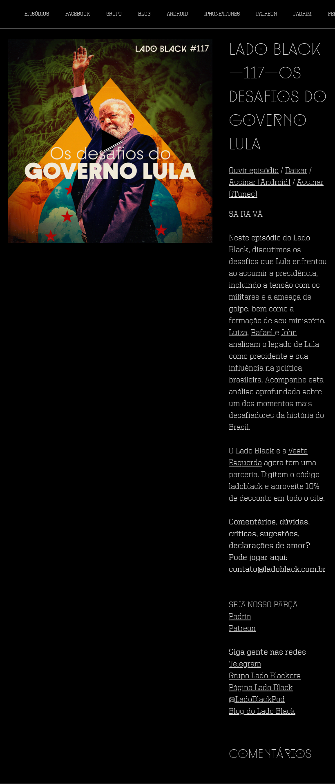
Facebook (77, 14)
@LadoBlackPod (257, 700)
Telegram (245, 664)
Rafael (263, 333)
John (289, 333)
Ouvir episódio (254, 171)
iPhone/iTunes (222, 14)
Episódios (37, 14)
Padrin (240, 617)
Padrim (302, 14)
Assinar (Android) (259, 183)
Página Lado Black (261, 688)
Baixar (296, 171)
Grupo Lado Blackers (265, 676)
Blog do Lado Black (262, 712)
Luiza (238, 333)
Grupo (114, 14)
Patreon (266, 14)
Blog (144, 14)
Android (177, 14)
